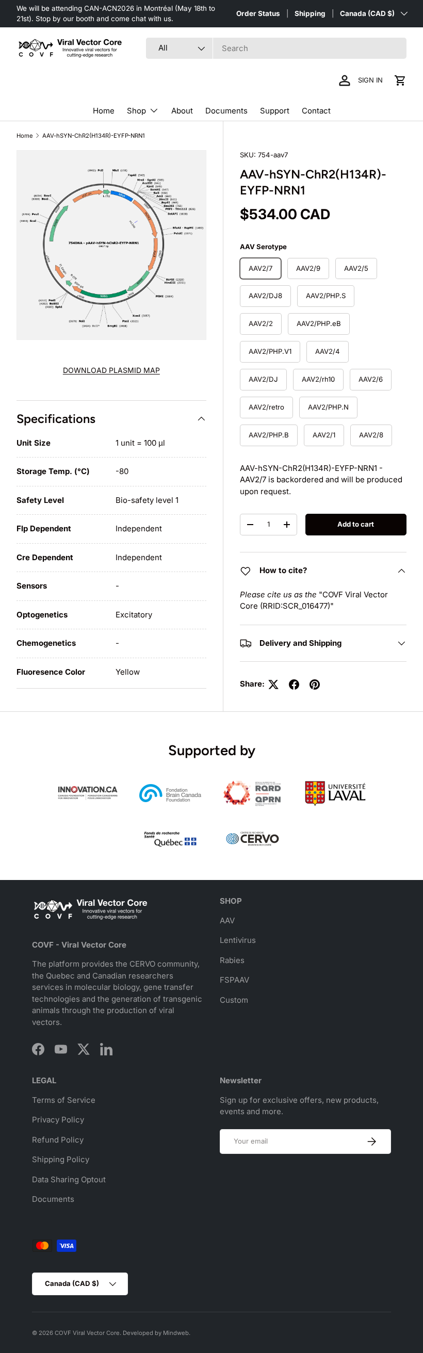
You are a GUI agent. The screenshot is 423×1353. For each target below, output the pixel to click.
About (182, 111)
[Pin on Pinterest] (314, 684)
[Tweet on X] (273, 684)
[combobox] (276, 48)
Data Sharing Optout (69, 1179)
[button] (400, 80)
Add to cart (355, 524)
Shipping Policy (60, 1159)
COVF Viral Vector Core (87, 1332)
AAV (227, 920)
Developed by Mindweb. (156, 1332)
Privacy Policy (58, 1119)
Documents (226, 111)
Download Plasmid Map (111, 370)
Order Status (258, 13)
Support (274, 111)
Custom (234, 1000)
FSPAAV (234, 980)
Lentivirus (238, 940)
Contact (316, 111)
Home (104, 111)
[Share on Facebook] (294, 684)
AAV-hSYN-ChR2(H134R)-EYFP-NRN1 (93, 135)
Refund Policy (58, 1140)
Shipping (310, 13)
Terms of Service (63, 1100)
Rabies (232, 960)
